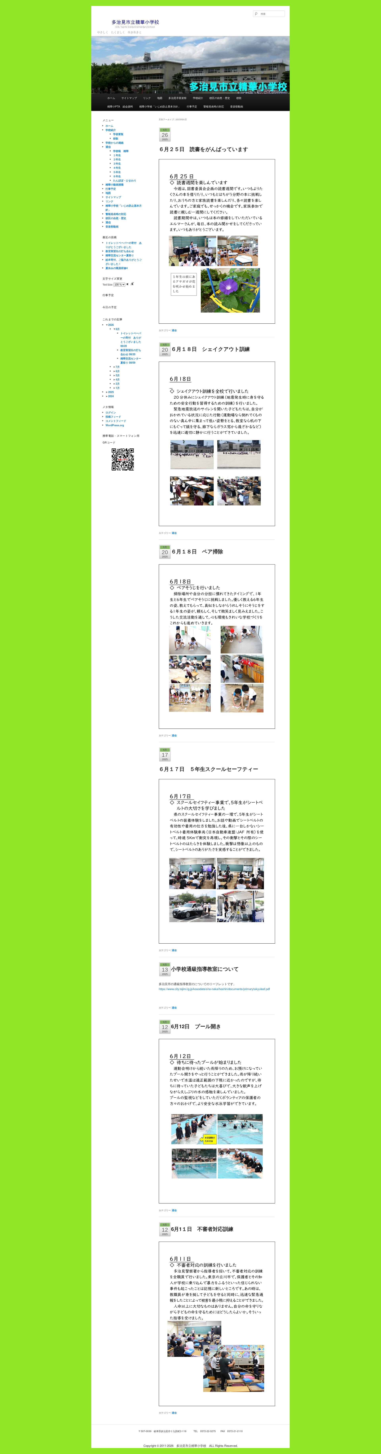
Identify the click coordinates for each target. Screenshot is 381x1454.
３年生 (117, 163)
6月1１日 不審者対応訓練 (202, 1228)
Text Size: (108, 284)
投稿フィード (113, 416)
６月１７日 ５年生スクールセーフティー (208, 768)
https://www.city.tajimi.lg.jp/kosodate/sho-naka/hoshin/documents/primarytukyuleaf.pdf (214, 989)
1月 (118, 388)
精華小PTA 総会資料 (120, 106)
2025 (111, 392)
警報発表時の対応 (213, 106)
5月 (118, 375)
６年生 (117, 176)
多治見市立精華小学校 (121, 30)
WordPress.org (115, 425)
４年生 (117, 167)
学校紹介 (198, 98)
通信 (174, 330)
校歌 (238, 98)
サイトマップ (129, 98)
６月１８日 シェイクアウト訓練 (210, 348)
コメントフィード (116, 421)
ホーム (111, 98)
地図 (159, 98)
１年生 (117, 155)
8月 (118, 329)
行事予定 (192, 106)
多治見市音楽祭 (177, 98)
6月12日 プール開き (196, 1026)
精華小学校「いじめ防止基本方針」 (160, 106)
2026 (111, 325)
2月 (118, 383)
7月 (118, 367)
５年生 (117, 172)
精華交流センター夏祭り (120, 255)
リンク (147, 98)
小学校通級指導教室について (205, 968)
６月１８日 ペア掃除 (197, 551)
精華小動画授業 (115, 184)
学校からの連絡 (115, 142)
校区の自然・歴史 (219, 98)
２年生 (117, 159)
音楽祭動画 (236, 106)
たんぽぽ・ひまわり (124, 180)
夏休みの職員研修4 (117, 268)
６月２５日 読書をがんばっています (203, 149)
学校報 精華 (121, 151)
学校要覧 (118, 134)
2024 (111, 396)
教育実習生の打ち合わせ (120, 251)
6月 (118, 371)
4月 (118, 379)
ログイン (111, 412)
